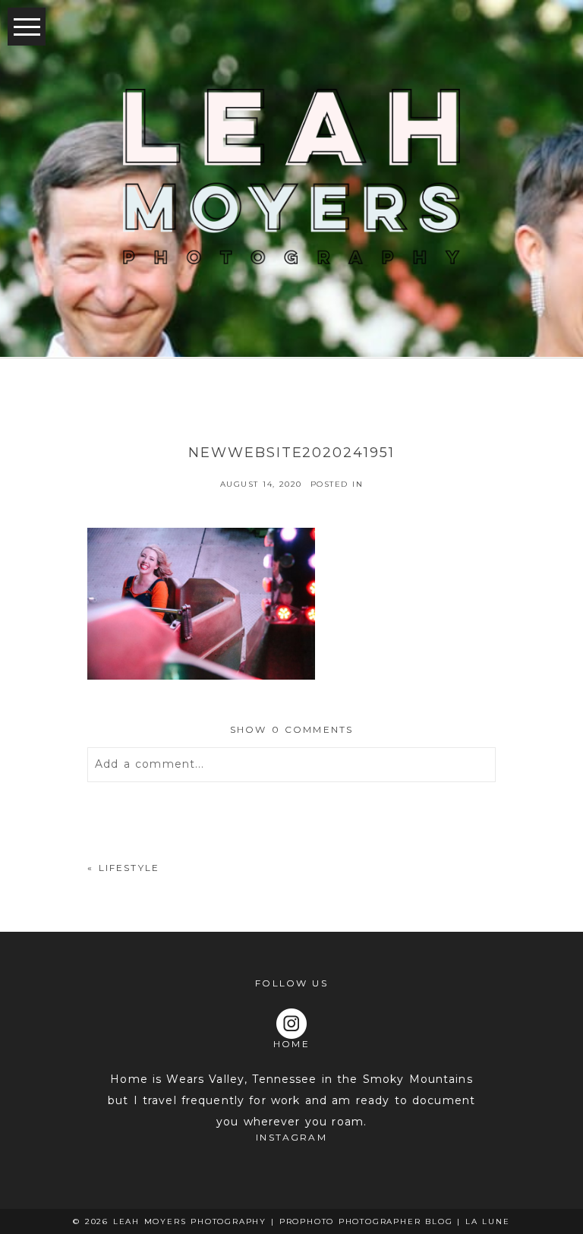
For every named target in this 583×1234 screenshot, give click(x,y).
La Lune (487, 1221)
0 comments (292, 729)
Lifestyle (129, 867)
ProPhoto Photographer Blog (366, 1221)
